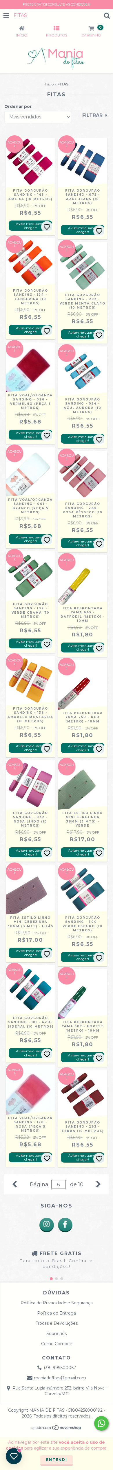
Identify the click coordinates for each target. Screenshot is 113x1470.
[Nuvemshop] (56, 1429)
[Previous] (14, 1183)
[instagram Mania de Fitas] (46, 1225)
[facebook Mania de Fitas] (65, 1225)
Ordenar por (18, 106)
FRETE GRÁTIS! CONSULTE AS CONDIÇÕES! (56, 4)
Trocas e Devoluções (57, 1323)
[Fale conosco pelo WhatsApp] (101, 1423)
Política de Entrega (56, 1313)
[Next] (98, 1183)
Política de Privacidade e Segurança (57, 1303)
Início (49, 84)
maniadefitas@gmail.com (60, 1377)
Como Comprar (56, 1343)
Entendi (56, 1459)
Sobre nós (56, 1333)
